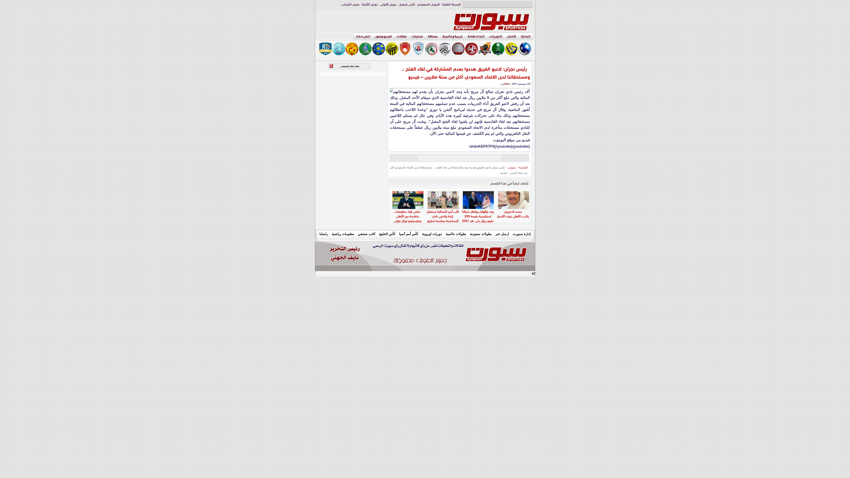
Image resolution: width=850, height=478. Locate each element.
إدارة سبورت (522, 234)
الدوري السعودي (428, 5)
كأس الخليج (387, 234)
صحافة (432, 36)
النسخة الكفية (451, 5)
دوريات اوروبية (432, 234)
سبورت (512, 168)
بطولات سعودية (481, 234)
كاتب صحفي (366, 234)
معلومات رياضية (343, 234)
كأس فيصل (407, 5)
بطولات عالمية (456, 234)
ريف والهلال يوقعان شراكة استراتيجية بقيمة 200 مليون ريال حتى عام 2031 (478, 216)
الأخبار (511, 36)
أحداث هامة (476, 36)
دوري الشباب (350, 5)
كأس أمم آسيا (408, 234)
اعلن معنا (363, 36)
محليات (417, 36)
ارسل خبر (502, 234)
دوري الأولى (388, 5)
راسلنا (323, 234)
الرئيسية (523, 168)
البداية (525, 36)
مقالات (402, 36)
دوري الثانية (370, 5)
